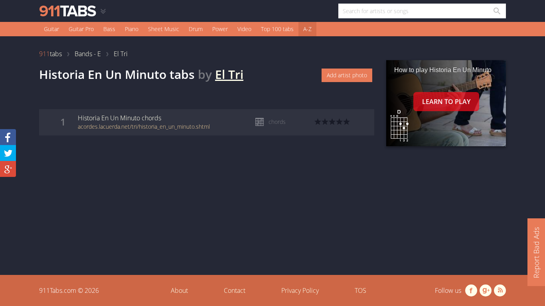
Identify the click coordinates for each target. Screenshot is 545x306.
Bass (109, 29)
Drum (196, 29)
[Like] (8, 137)
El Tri (229, 74)
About (179, 290)
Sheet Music (163, 29)
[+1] (8, 169)
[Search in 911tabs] (497, 11)
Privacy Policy (300, 290)
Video (244, 29)
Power (220, 29)
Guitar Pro (81, 29)
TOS (360, 290)
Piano (131, 29)
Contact (234, 290)
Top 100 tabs (277, 29)
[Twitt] (8, 153)
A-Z (307, 29)
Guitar (51, 29)
